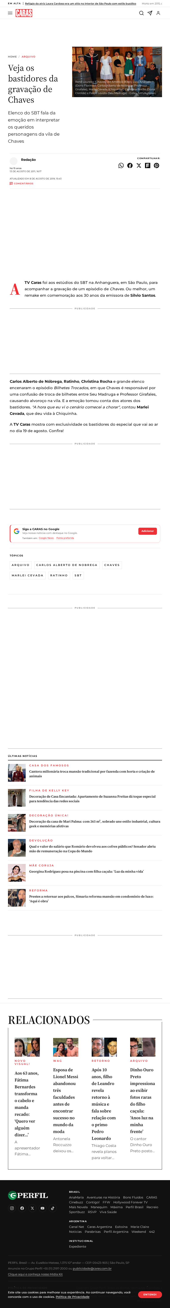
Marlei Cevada (28, 575)
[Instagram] (12, 1208)
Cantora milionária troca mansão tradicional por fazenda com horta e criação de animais (92, 773)
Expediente (77, 1246)
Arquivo (29, 57)
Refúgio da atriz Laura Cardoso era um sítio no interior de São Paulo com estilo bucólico (80, 3)
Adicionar (147, 531)
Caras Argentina (99, 1227)
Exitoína (121, 1227)
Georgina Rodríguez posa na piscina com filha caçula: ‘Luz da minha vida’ (86, 871)
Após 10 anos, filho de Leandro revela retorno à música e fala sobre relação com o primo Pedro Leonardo (104, 1104)
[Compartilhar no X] (139, 165)
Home (12, 57)
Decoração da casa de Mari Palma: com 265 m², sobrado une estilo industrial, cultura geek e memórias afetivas (94, 823)
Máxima (116, 1207)
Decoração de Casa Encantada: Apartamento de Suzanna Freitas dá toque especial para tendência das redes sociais (92, 798)
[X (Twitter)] (32, 1208)
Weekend (138, 1232)
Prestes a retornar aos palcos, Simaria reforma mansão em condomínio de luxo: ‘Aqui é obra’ (91, 898)
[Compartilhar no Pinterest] (156, 165)
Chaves (112, 565)
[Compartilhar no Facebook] (130, 165)
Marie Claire (140, 1227)
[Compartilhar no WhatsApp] (121, 165)
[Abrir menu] (11, 13)
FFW (106, 1202)
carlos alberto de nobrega (67, 565)
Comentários (23, 183)
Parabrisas (93, 1232)
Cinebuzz (76, 1202)
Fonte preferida (65, 538)
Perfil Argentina (116, 1232)
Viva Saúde (108, 1212)
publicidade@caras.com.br (92, 1268)
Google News (46, 538)
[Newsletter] (150, 13)
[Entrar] (158, 13)
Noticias (75, 1232)
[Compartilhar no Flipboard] (147, 165)
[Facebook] (22, 1208)
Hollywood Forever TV (130, 1202)
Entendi (150, 1294)
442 (152, 1232)
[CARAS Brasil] (23, 13)
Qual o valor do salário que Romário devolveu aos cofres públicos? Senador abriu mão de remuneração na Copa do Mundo (92, 848)
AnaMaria (76, 1197)
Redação (28, 160)
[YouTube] (42, 1208)
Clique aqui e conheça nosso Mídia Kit (35, 1274)
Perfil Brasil (134, 1207)
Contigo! (93, 1202)
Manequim (99, 1207)
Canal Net (76, 1227)
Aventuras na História (103, 1197)
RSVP (92, 1212)
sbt (78, 575)
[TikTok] (53, 1208)
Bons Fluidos (133, 1197)
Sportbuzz (77, 1212)
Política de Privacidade (72, 1296)
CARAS (151, 1197)
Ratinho (59, 575)
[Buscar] (141, 13)
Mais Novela (78, 1207)
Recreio (152, 1207)
